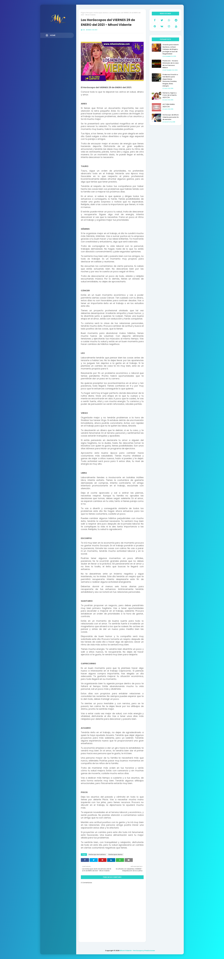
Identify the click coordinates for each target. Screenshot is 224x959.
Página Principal (86, 13)
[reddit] (176, 20)
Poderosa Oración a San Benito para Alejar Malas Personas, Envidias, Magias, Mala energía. (170, 80)
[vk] (162, 26)
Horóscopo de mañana (97, 854)
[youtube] (176, 26)
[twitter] (162, 20)
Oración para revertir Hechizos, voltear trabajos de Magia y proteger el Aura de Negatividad (171, 49)
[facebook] (155, 20)
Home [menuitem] (52, 35)
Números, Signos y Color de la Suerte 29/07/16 (170, 95)
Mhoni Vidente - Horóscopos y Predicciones (137, 950)
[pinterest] (155, 26)
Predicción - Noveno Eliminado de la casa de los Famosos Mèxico (170, 64)
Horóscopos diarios (101, 13)
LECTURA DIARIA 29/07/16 (169, 105)
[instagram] (169, 26)
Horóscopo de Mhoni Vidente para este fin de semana (171, 117)
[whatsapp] (169, 20)
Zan (83, 30)
